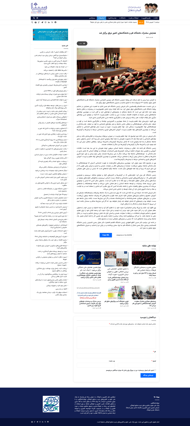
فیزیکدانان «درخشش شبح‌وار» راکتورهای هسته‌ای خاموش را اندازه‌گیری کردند (51, 226)
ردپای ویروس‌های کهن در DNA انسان (55, 91)
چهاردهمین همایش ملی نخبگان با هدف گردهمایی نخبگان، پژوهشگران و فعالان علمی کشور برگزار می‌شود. (89, 272)
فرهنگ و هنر (134, 18)
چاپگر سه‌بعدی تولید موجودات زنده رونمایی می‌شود (51, 170)
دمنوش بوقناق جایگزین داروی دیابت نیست (53, 174)
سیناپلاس (92, 18)
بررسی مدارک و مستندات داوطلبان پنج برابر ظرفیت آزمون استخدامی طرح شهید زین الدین (90, 303)
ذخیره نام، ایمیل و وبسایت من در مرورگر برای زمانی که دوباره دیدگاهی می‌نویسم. (130, 370)
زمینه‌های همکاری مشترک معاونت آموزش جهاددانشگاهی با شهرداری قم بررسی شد (144, 303)
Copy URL (105, 235)
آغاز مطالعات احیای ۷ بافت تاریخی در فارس (53, 52)
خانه (156, 18)
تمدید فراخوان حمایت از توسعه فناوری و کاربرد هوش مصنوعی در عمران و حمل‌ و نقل (50, 199)
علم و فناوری (147, 18)
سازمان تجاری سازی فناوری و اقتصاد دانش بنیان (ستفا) (142, 408)
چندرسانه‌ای (112, 18)
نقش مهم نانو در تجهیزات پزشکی (56, 285)
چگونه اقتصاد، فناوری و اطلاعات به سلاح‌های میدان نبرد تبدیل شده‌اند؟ (116, 22)
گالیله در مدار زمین (61, 289)
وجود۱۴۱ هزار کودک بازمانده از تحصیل (55, 194)
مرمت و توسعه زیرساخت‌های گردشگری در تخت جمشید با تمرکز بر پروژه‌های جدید (52, 252)
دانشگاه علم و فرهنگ (153, 410)
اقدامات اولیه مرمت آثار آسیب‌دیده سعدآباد (53, 203)
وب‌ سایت (112, 361)
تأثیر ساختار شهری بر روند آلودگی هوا (55, 158)
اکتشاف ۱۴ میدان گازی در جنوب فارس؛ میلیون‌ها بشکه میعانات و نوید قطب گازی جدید (52, 62)
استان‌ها (102, 18)
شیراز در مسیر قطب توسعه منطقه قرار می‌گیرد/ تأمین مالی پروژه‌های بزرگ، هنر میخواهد (51, 106)
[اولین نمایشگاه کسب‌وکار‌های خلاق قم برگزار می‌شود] (116, 292)
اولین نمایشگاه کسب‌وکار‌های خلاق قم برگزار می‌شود (116, 302)
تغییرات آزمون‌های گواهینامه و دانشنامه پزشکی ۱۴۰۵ (51, 236)
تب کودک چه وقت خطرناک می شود (56, 67)
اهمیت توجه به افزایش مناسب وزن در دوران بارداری (51, 154)
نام (154, 352)
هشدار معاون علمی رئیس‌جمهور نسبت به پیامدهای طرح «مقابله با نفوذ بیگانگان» (51, 281)
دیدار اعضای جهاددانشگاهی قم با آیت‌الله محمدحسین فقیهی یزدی (117, 274)
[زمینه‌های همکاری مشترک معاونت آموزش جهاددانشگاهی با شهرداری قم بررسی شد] (144, 292)
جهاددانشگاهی (155, 403)
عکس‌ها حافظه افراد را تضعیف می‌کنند (55, 70)
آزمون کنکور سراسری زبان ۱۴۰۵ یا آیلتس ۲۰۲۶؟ (52, 213)
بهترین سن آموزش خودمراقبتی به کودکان (54, 145)
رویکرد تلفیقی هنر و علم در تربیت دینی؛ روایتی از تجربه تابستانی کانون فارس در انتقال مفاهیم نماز (52, 112)
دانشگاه (123, 18)
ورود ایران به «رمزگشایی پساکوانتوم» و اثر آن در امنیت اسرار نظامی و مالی (52, 275)
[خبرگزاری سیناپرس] (141, 8)
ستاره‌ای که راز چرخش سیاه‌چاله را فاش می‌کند (53, 167)
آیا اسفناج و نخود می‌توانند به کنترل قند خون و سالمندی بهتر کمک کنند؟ (52, 129)
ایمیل (154, 361)
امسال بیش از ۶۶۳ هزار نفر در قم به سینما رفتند (144, 271)
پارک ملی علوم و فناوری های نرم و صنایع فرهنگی (144, 405)
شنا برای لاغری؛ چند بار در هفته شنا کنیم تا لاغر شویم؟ (50, 216)
